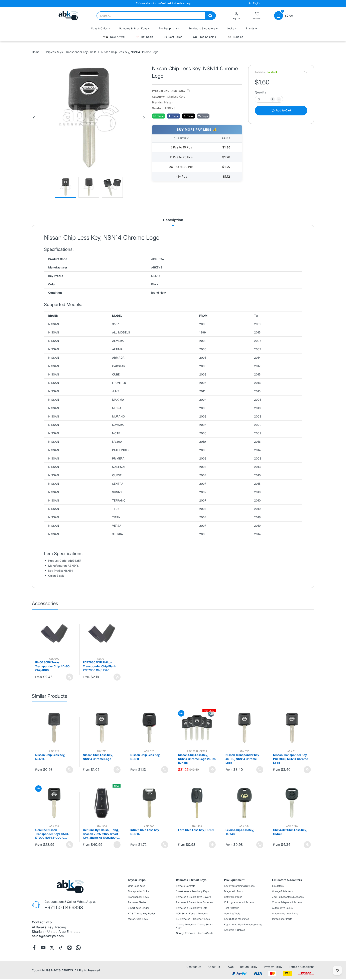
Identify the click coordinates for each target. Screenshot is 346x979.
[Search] (210, 15)
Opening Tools (232, 913)
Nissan (168, 102)
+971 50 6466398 (63, 907)
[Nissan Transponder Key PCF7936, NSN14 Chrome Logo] (292, 728)
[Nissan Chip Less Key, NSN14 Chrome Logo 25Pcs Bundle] (197, 728)
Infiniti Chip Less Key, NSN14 (145, 832)
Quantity (260, 92)
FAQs (229, 966)
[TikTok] (60, 947)
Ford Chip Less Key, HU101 (196, 830)
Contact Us (193, 966)
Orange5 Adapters (282, 891)
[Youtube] (43, 947)
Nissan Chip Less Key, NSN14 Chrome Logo (98, 757)
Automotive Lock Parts (285, 913)
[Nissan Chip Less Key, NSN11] (149, 728)
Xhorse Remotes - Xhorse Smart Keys (194, 926)
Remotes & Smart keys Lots (191, 907)
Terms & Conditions (301, 966)
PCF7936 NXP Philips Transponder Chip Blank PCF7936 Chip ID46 (99, 666)
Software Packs (233, 896)
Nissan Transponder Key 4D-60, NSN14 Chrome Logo (242, 758)
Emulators (278, 885)
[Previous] (34, 118)
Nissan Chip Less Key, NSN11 (145, 757)
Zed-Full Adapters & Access (288, 896)
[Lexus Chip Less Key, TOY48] (244, 803)
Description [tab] (173, 220)
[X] (51, 947)
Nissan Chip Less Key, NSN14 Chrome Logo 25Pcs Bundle (197, 758)
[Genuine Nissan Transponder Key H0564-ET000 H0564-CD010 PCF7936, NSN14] (54, 803)
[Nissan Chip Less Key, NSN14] (54, 728)
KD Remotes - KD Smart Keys (193, 918)
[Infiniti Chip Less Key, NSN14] (149, 803)
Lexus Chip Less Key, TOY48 (239, 832)
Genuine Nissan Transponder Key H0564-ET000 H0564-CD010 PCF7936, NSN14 (52, 834)
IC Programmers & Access (239, 902)
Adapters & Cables (234, 929)
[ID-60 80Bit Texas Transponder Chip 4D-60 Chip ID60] (54, 635)
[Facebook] (34, 947)
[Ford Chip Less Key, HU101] (197, 803)
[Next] (144, 118)
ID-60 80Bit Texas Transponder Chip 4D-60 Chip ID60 (52, 666)
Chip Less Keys (136, 885)
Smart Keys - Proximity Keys (192, 891)
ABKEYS (67, 970)
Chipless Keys (176, 96)
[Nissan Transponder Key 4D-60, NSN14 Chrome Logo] (244, 728)
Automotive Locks (282, 907)
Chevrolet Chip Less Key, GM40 (290, 832)
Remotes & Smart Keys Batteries (194, 902)
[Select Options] (117, 844)
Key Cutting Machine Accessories (243, 924)
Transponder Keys (138, 896)
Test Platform (231, 907)
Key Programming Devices (239, 885)
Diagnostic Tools (233, 891)
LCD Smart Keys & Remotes (192, 913)
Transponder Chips (138, 891)
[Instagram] (69, 947)
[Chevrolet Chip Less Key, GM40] (292, 803)
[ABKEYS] (68, 16)
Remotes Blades (137, 902)
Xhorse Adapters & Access (287, 902)
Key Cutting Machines (236, 918)
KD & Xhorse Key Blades (141, 913)
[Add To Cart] (69, 677)
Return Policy (248, 966)
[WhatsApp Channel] (78, 947)
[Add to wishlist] (305, 72)
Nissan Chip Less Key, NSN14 (50, 757)
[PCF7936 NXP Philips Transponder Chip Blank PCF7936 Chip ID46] (102, 635)
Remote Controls (185, 885)
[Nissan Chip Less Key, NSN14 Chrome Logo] (102, 728)
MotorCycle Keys (138, 918)
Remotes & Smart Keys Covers (193, 896)
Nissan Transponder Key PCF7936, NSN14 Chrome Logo (290, 758)
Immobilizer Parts (282, 918)
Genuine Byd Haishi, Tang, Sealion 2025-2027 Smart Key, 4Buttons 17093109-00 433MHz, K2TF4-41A (102, 834)
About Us (214, 966)
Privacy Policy (273, 966)
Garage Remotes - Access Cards (194, 933)
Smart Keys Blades (138, 907)
